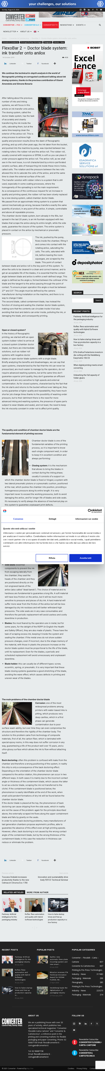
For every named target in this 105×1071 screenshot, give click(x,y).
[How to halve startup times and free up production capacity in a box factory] (58, 905)
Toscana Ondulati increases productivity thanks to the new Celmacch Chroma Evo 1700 (15, 880)
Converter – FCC (11, 25)
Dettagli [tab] (52, 519)
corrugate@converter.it (38, 1057)
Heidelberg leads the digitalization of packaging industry (58, 990)
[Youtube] (101, 10)
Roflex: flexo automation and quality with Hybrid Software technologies (34, 917)
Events (80, 25)
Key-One (30, 1068)
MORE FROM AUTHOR (37, 892)
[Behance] (85, 10)
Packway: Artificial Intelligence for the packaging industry (9, 917)
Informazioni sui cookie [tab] (86, 519)
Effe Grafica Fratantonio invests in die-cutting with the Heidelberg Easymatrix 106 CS (88, 355)
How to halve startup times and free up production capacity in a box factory (87, 342)
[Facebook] (93, 10)
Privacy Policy (82, 1068)
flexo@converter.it (42, 1054)
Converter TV (50, 25)
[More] (55, 63)
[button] (100, 25)
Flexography (48, 42)
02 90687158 (37, 1051)
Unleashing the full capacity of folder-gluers (87, 376)
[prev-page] (32, 928)
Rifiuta (52, 558)
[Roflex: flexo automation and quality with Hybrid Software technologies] (35, 905)
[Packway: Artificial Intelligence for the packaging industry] (12, 905)
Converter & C (31, 25)
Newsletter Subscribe (90, 1042)
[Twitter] (97, 10)
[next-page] (36, 928)
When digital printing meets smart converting (88, 366)
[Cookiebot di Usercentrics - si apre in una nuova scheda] (90, 511)
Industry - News (59, 42)
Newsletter (9, 32)
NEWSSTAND (66, 25)
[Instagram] (80, 10)
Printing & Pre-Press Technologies (31, 42)
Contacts (93, 1068)
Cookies (71, 1068)
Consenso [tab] (18, 519)
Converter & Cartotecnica (19, 38)
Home (4, 38)
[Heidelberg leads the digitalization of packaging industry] (42, 990)
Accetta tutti (85, 558)
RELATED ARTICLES (14, 892)
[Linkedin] (89, 10)
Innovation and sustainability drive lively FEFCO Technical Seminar (53, 878)
